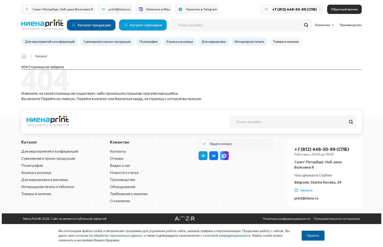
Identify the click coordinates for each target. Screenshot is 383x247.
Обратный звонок (344, 9)
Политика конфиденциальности (286, 218)
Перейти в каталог (91, 98)
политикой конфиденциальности (226, 235)
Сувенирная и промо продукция (107, 41)
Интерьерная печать (249, 41)
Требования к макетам (128, 193)
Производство (122, 179)
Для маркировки (214, 41)
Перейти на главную (58, 98)
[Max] (224, 155)
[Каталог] (24, 56)
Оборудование (122, 186)
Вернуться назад (129, 98)
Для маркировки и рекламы (44, 179)
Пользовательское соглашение (337, 218)
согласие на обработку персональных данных (108, 235)
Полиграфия (148, 41)
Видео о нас (120, 165)
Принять (313, 235)
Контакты (118, 151)
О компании (120, 201)
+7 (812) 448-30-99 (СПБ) (294, 9)
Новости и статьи (124, 172)
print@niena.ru (306, 198)
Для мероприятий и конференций (50, 41)
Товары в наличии (286, 41)
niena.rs (306, 190)
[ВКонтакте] (213, 155)
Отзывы (116, 158)
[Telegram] (203, 155)
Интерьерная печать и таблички (47, 186)
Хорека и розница (179, 41)
